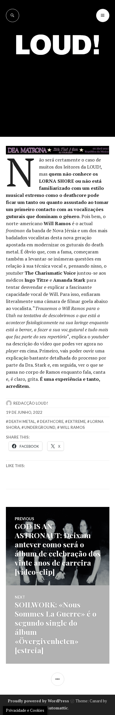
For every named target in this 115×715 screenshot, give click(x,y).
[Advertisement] (57, 91)
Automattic (57, 708)
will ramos (72, 427)
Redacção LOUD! (30, 403)
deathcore (51, 421)
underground (39, 427)
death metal (22, 421)
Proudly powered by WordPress (38, 701)
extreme (77, 421)
